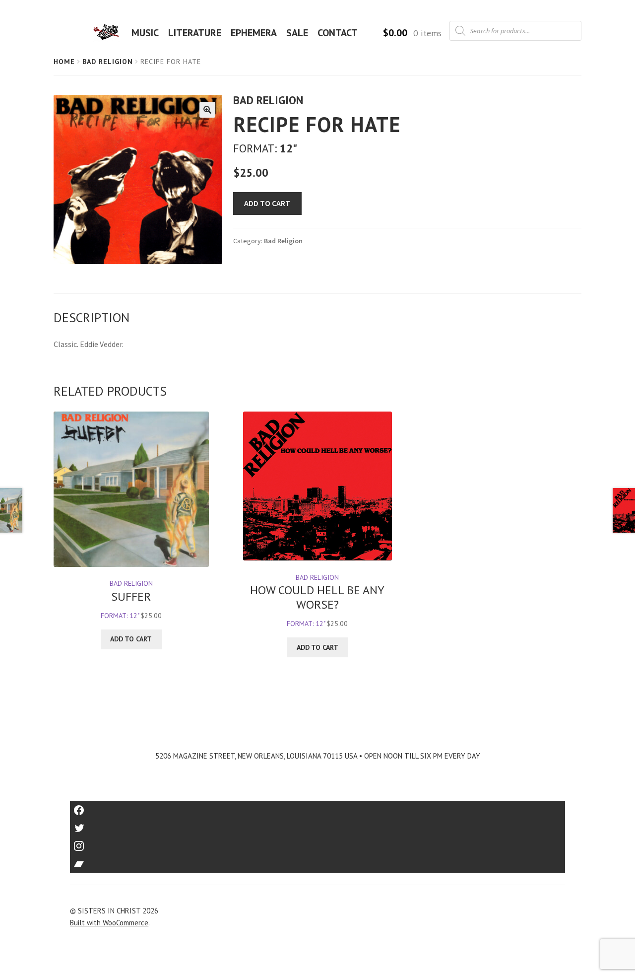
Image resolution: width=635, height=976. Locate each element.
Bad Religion (107, 61)
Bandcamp (317, 860)
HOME (109, 32)
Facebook (318, 807)
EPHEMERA (254, 32)
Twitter (317, 825)
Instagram (317, 842)
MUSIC (145, 32)
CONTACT (338, 32)
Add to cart (267, 203)
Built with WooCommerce (109, 922)
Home (64, 61)
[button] (207, 110)
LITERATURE (194, 32)
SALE (297, 32)
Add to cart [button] (131, 638)
